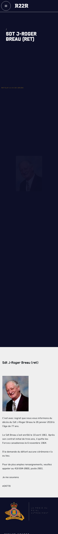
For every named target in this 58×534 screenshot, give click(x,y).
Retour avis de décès (17, 70)
